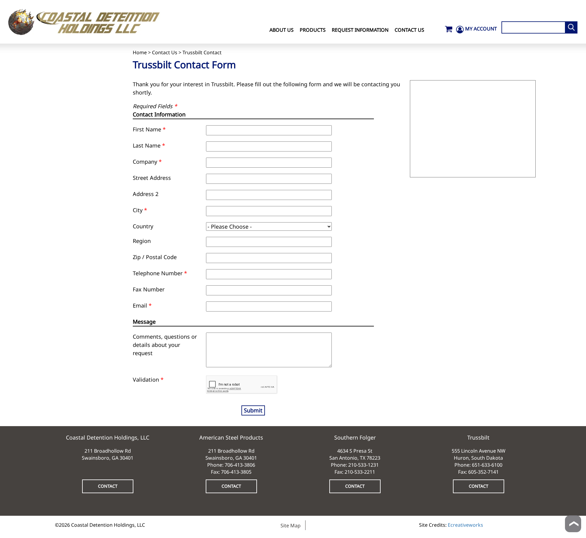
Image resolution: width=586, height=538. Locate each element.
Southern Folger (355, 437)
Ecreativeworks (465, 525)
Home (140, 52)
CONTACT (108, 486)
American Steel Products (231, 437)
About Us (281, 30)
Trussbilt (478, 437)
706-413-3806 (240, 464)
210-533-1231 (363, 464)
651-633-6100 (487, 464)
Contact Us (409, 30)
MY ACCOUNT (481, 28)
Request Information (360, 30)
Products (313, 30)
